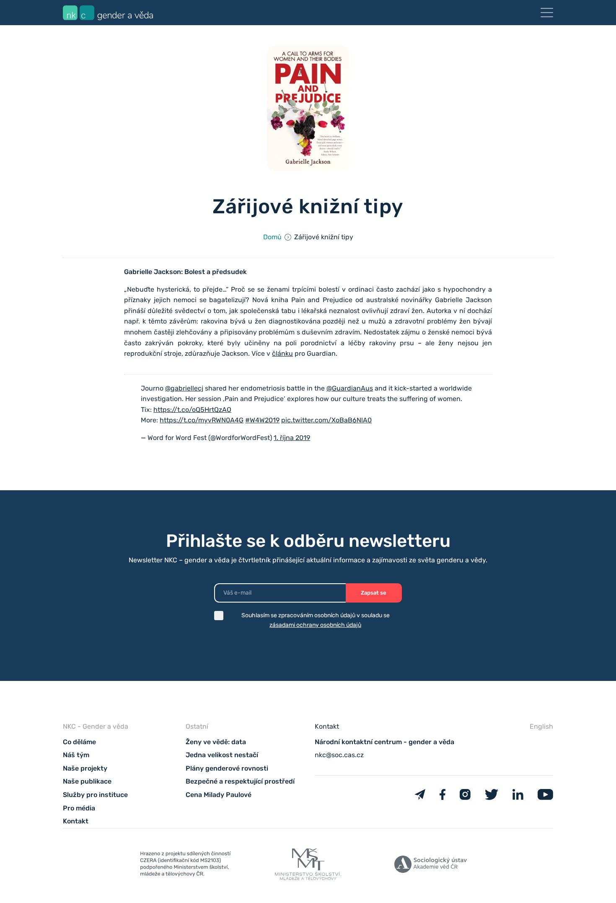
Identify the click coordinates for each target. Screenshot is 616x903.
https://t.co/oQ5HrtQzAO (192, 410)
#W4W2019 (262, 420)
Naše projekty (85, 768)
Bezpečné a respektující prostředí (240, 781)
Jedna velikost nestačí (222, 755)
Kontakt (75, 821)
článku (282, 353)
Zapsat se (373, 593)
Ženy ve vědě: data (216, 742)
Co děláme (79, 742)
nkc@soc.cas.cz (339, 755)
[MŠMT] (185, 865)
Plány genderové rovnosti (227, 768)
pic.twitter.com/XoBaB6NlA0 (326, 420)
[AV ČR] (430, 866)
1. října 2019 (292, 438)
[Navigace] (547, 12)
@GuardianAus (349, 388)
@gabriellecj (184, 388)
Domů (272, 237)
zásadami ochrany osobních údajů (315, 625)
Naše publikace (87, 781)
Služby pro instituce (95, 795)
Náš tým (76, 755)
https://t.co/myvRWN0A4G (201, 420)
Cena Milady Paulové (218, 795)
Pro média (79, 808)
